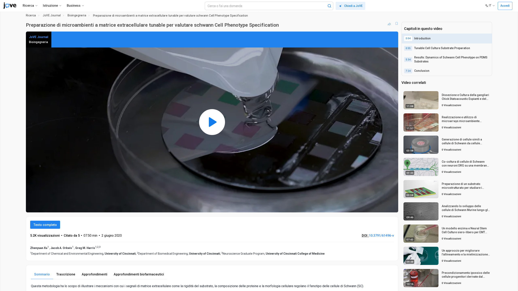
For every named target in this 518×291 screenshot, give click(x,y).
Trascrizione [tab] (65, 274)
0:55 (408, 48)
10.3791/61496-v (381, 235)
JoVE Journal (52, 15)
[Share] (389, 23)
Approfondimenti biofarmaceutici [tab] (139, 274)
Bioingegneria (77, 15)
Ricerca (31, 15)
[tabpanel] (212, 286)
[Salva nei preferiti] (396, 23)
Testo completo (45, 225)
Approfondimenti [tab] (94, 274)
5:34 (408, 59)
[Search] (329, 6)
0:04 (408, 38)
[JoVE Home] (9, 5)
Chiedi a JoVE (353, 5)
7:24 (408, 71)
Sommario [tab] (42, 274)
